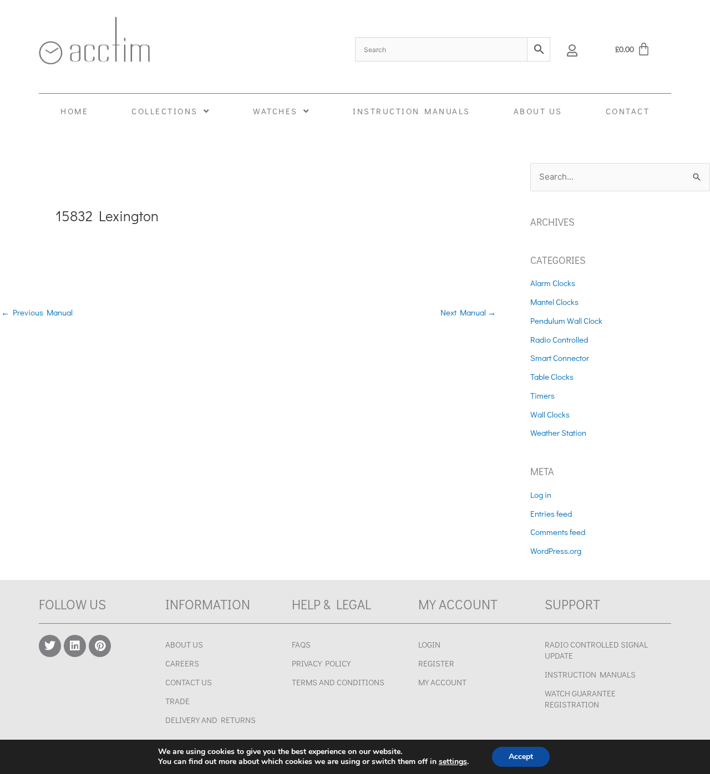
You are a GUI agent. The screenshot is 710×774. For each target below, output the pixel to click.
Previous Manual (37, 312)
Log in (540, 494)
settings (453, 762)
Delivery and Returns (210, 719)
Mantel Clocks (554, 301)
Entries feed (551, 513)
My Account (442, 682)
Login (429, 644)
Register (436, 663)
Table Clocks (552, 376)
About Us (184, 644)
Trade (177, 700)
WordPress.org (555, 550)
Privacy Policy (321, 663)
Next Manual (468, 312)
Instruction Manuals (590, 674)
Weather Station (558, 432)
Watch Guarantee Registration (580, 699)
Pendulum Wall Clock (566, 320)
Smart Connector (559, 357)
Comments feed (557, 531)
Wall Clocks (550, 414)
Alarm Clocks (552, 282)
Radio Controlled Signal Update (596, 650)
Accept (521, 756)
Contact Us (188, 682)
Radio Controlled (559, 339)
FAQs (301, 644)
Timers (542, 395)
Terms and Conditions (338, 682)
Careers (182, 663)
